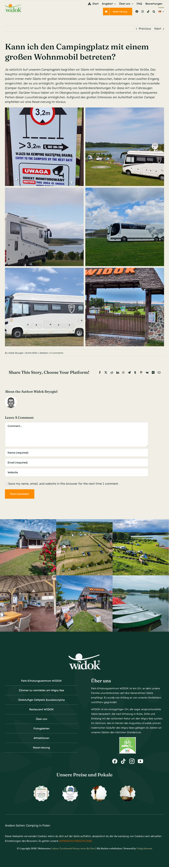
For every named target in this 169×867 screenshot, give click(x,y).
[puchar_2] (127, 787)
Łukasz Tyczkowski (61, 848)
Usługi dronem (144, 848)
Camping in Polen (38, 825)
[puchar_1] (99, 787)
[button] (154, 11)
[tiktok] (123, 761)
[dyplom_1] (41, 787)
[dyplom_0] (70, 787)
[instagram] (132, 761)
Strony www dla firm (84, 848)
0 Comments (56, 353)
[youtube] (140, 761)
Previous (145, 28)
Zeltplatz (43, 353)
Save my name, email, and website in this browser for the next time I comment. (63, 484)
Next (157, 28)
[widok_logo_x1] (13, 5)
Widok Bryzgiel (15, 353)
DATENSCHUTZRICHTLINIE (75, 840)
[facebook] (114, 761)
